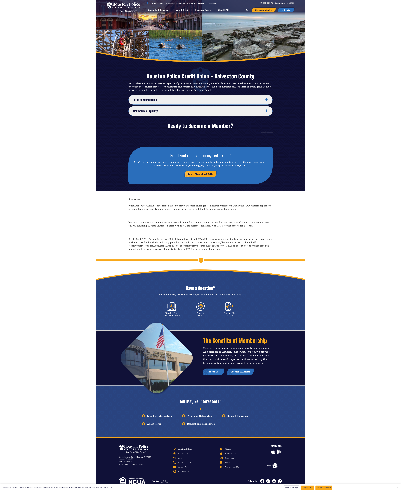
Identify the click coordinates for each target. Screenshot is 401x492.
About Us (213, 371)
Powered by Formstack (267, 132)
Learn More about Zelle (200, 174)
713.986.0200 (188, 462)
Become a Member (263, 10)
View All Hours (213, 3)
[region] (200, 488)
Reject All (307, 488)
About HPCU (223, 10)
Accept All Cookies (324, 488)
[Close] (397, 488)
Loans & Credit (181, 10)
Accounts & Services (158, 10)
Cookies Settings (291, 488)
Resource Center (203, 10)
